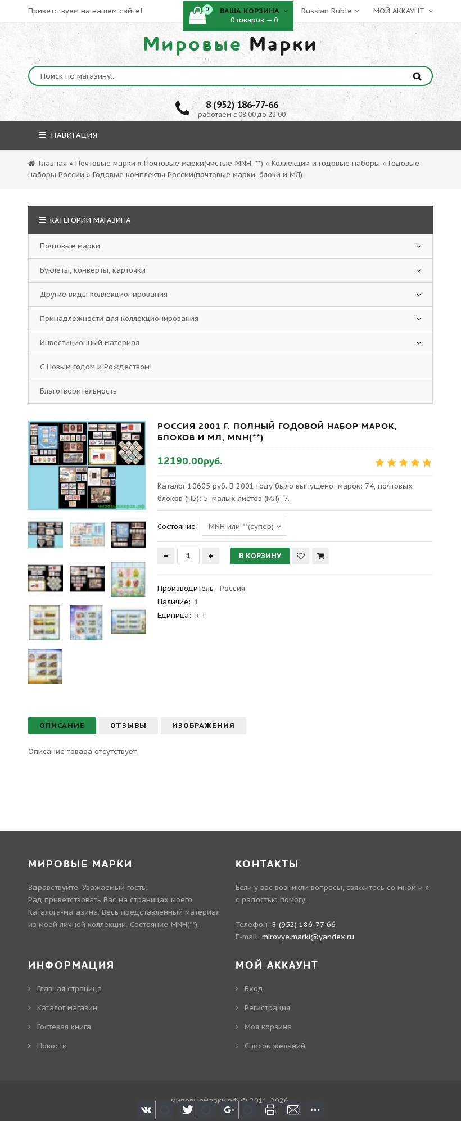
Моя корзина (268, 1027)
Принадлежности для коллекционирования (119, 318)
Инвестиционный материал (89, 342)
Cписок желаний (275, 1046)
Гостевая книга (64, 1027)
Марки (230, 44)
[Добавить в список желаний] (300, 556)
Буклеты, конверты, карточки (93, 270)
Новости (52, 1046)
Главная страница (69, 988)
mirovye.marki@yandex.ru (308, 937)
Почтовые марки (70, 246)
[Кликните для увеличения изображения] (87, 465)
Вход (254, 988)
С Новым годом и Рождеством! (96, 367)
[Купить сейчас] (320, 556)
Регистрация (267, 1007)
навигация (73, 135)
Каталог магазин (67, 1007)
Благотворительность (78, 391)
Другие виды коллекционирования (104, 294)
